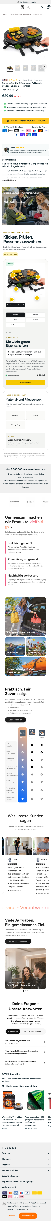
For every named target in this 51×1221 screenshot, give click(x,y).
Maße (15, 319)
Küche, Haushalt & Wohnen (20, 14)
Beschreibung (9, 159)
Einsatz (35, 319)
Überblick (15, 314)
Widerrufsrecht (9, 1187)
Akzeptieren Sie (28, 1216)
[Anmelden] (42, 7)
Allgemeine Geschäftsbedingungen (18, 1181)
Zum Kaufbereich (25, 382)
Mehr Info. (29, 1209)
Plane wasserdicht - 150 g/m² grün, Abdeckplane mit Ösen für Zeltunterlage (34, 1121)
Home (4, 14)
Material (35, 314)
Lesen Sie (8, 180)
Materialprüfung (15, 425)
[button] (44, 66)
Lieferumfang (15, 325)
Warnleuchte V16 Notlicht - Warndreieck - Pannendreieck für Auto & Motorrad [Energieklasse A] (12, 1121)
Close (8, 7)
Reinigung (15, 415)
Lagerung (35, 415)
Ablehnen (11, 1216)
